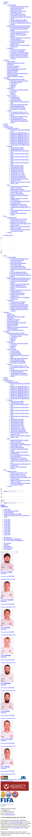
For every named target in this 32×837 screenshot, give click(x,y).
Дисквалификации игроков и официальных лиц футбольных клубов (19, 121)
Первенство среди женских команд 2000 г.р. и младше (20, 227)
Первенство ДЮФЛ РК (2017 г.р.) (20, 143)
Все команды (7, 537)
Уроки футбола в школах (17, 189)
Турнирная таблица (16, 82)
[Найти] (16, 552)
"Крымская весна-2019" (17, 170)
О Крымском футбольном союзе (19, 6)
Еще (8, 185)
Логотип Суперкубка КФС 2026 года (21, 23)
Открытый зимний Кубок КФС (19, 104)
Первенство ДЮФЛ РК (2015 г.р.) (20, 140)
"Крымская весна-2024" (17, 147)
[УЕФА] (15, 797)
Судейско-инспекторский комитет (20, 27)
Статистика (14, 83)
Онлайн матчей (15, 97)
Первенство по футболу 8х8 (18, 222)
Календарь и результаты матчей (19, 81)
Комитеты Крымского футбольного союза (19, 26)
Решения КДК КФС (12, 70)
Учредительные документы (18, 49)
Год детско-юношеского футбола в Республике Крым (20, 202)
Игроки (6, 125)
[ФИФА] (7, 804)
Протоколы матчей (12, 67)
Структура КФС (11, 5)
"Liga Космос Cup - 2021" (18, 173)
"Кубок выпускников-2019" (18, 176)
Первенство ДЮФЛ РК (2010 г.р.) (20, 133)
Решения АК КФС (12, 72)
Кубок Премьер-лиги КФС (18, 107)
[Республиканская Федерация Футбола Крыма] (3, 797)
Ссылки (9, 110)
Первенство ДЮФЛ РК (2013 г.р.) (20, 137)
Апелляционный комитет (18, 40)
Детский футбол (8, 127)
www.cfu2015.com (17, 821)
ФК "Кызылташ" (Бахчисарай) (12, 539)
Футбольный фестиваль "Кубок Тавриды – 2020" (19, 179)
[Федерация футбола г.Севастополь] (8, 797)
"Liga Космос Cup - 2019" (18, 174)
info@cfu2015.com (10, 814)
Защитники (7, 546)
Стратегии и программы (17, 51)
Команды (13, 85)
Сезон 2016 (7, 534)
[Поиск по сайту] (1, 489)
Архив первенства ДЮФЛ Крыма (20, 144)
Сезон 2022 (7, 525)
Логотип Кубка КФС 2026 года (19, 21)
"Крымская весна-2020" (17, 168)
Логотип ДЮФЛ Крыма (17, 193)
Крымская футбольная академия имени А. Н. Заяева (19, 187)
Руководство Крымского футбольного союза (17, 8)
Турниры (6, 78)
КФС (5, 3)
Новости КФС (11, 61)
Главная (6, 2)
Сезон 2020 (7, 528)
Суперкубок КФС (15, 98)
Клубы (6, 124)
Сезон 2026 (7, 519)
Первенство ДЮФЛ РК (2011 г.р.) (20, 134)
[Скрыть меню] (1, 500)
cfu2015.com (4, 506)
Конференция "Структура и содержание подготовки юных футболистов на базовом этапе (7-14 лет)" (21, 206)
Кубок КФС (10, 64)
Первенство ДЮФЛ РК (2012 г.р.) (20, 136)
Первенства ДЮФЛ (12, 128)
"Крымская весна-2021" (17, 167)
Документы (10, 48)
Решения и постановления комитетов (17, 73)
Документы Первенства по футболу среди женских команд (21, 230)
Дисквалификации (12, 75)
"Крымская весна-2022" (17, 165)
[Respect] (15, 790)
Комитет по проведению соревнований (17, 42)
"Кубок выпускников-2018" (18, 177)
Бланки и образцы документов (19, 55)
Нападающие (7, 549)
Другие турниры (12, 95)
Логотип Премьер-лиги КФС (19, 20)
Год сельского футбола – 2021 (19, 112)
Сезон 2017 (7, 533)
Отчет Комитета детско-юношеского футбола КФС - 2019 (21, 191)
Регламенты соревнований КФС (20, 52)
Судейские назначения (13, 66)
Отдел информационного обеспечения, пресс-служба (18, 14)
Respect (13, 24)
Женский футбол (12, 217)
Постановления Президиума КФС (16, 69)
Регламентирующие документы (19, 54)
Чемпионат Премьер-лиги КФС (16, 63)
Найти (5, 491)
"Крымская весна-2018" (17, 171)
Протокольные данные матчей (19, 116)
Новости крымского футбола (15, 76)
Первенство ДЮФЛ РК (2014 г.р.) (20, 138)
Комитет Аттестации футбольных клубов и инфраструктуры (20, 32)
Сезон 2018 (7, 531)
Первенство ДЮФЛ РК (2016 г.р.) (20, 141)
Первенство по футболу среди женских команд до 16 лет (19, 219)
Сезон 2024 (7, 522)
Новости (6, 60)
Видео (12, 115)
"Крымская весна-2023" (17, 149)
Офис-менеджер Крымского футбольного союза (18, 11)
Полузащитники (8, 547)
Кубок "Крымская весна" (18, 106)
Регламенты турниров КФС (18, 109)
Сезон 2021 (7, 527)
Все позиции (7, 543)
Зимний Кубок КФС (16, 100)
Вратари (6, 544)
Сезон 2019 (7, 530)
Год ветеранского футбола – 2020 (20, 113)
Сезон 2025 (7, 521)
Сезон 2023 (7, 524)
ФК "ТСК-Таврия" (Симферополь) (13, 540)
